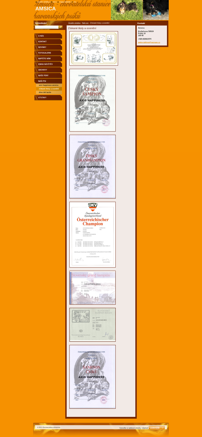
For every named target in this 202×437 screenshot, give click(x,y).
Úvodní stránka (74, 23)
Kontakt (42, 42)
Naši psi (85, 23)
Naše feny (43, 75)
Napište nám (44, 59)
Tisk (54, 2)
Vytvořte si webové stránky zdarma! (133, 428)
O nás (41, 36)
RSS (75, 2)
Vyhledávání (41, 23)
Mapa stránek (64, 2)
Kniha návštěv (45, 64)
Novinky (42, 47)
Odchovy (42, 70)
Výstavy (42, 98)
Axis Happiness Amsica (48, 85)
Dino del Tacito (45, 92)
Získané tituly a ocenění (49, 89)
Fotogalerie (44, 53)
